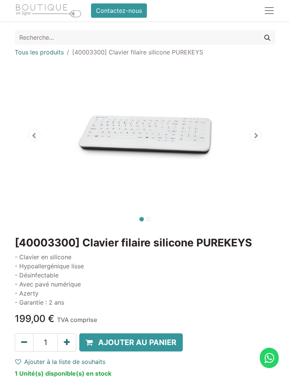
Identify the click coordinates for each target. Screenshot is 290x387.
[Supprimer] (24, 342)
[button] (34, 135)
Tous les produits (39, 52)
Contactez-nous (119, 10)
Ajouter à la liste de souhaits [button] (64, 361)
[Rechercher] (267, 37)
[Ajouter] (66, 342)
